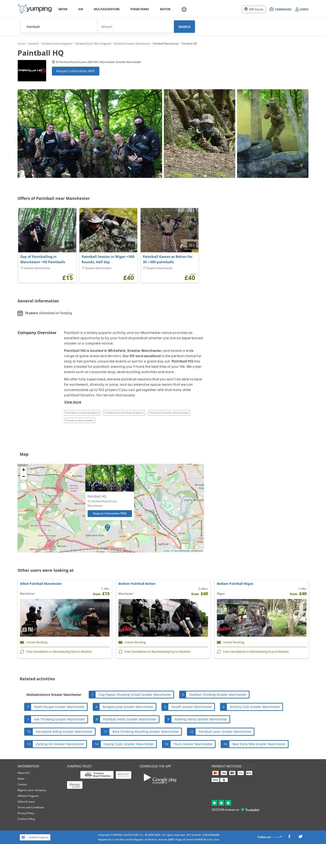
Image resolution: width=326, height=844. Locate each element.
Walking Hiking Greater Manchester (201, 719)
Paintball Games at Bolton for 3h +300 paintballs (167, 259)
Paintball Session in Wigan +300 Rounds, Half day (108, 259)
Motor (165, 9)
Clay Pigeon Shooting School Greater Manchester (135, 694)
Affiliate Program (28, 796)
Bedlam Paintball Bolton (136, 583)
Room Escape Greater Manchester (59, 707)
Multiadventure (106, 9)
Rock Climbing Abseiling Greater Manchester (145, 731)
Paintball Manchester (79, 420)
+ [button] (23, 470)
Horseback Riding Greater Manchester (64, 731)
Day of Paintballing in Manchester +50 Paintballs (42, 259)
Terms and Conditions (31, 807)
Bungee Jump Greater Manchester (128, 707)
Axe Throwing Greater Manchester (59, 719)
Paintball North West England (123, 412)
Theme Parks (139, 9)
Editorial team (26, 801)
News (21, 778)
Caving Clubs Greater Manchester (129, 744)
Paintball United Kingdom (82, 412)
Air (80, 9)
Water (62, 9)
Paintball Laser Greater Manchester (225, 731)
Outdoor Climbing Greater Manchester (218, 694)
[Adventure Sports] (35, 9)
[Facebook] (289, 838)
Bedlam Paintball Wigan (235, 583)
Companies (283, 9)
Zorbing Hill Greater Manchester (60, 744)
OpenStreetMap (182, 550)
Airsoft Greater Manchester (191, 707)
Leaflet (166, 550)
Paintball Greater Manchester (169, 412)
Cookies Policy (26, 819)
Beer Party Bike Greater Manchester (259, 744)
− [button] (23, 476)
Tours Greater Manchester (193, 744)
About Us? (24, 773)
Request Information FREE (75, 71)
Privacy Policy (26, 813)
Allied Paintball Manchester (41, 583)
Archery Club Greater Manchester (255, 707)
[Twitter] (300, 838)
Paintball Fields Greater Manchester (130, 719)
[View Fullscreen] (23, 486)
